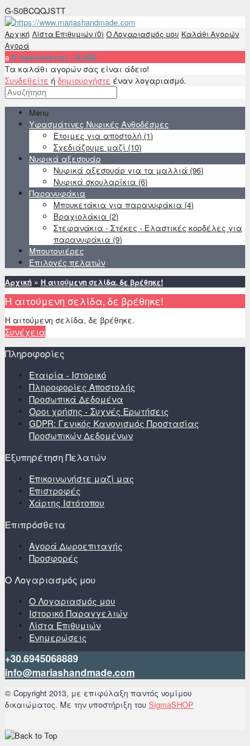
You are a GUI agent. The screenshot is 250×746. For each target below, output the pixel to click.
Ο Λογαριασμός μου (142, 34)
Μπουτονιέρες (56, 251)
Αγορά (17, 45)
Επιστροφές (55, 491)
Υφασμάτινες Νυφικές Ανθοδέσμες (99, 124)
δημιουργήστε (84, 80)
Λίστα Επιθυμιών (65, 625)
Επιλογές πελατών (67, 262)
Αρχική (17, 34)
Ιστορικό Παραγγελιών (78, 613)
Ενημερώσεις (58, 637)
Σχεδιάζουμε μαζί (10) (97, 147)
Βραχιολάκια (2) (85, 216)
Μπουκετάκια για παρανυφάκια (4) (123, 204)
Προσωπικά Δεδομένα (76, 399)
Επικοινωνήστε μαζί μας (81, 478)
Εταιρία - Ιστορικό (67, 375)
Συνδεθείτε (27, 80)
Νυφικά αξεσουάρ (65, 158)
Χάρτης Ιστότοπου (66, 503)
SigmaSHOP (171, 704)
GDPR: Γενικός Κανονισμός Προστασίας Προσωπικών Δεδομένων (114, 429)
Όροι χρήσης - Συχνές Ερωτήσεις (99, 411)
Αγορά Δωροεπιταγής (76, 546)
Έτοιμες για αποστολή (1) (103, 135)
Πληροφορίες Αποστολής (82, 387)
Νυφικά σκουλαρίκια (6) (100, 181)
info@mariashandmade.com (70, 672)
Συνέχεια (25, 332)
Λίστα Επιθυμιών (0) (68, 34)
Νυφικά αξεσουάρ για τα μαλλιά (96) (128, 170)
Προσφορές (53, 558)
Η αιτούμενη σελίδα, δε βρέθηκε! (102, 282)
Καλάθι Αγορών (210, 34)
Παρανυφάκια (57, 193)
